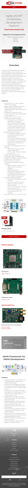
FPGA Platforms (14, 461)
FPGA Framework (14, 465)
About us (14, 442)
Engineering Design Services (14, 468)
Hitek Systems (14, 433)
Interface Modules (14, 467)
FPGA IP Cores (14, 463)
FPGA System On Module (14, 459)
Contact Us (14, 444)
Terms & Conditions (14, 450)
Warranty (14, 448)
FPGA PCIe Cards (14, 457)
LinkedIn (14, 435)
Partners (14, 446)
